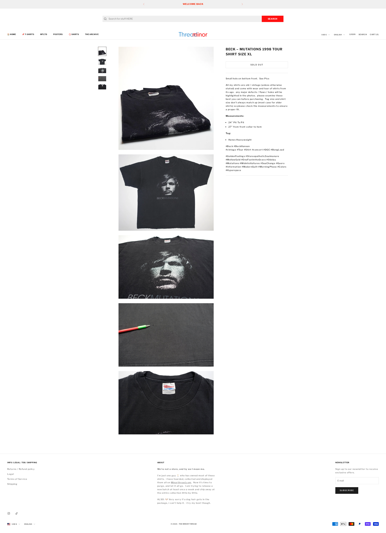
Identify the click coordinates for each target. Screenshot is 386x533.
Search (272, 18)
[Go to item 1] (102, 51)
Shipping (12, 484)
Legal (10, 474)
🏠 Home (11, 34)
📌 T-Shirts (28, 34)
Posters (58, 34)
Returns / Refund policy (21, 469)
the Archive (92, 34)
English (338, 35)
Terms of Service (17, 479)
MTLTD (43, 34)
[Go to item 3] (102, 70)
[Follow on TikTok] (16, 513)
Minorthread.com (181, 482)
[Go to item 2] (102, 61)
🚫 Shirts (74, 34)
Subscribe (347, 490)
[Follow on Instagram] (8, 513)
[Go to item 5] (102, 87)
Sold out (256, 64)
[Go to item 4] (102, 79)
